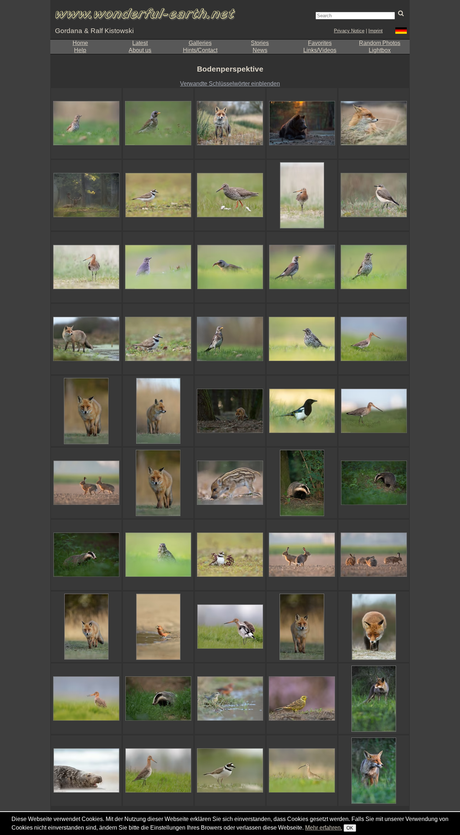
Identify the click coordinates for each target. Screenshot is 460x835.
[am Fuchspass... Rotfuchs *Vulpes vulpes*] (374, 770)
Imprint (375, 30)
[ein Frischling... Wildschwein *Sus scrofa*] (230, 483)
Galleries (200, 43)
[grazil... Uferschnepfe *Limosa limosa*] (86, 267)
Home (80, 43)
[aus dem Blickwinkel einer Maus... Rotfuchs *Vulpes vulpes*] (374, 698)
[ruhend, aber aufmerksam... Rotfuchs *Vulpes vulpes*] (374, 123)
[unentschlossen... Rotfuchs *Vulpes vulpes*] (158, 411)
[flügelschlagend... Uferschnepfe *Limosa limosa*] (230, 627)
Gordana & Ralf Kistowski (94, 31)
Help (80, 50)
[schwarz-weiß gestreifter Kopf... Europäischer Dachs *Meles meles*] (302, 483)
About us (140, 50)
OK (349, 828)
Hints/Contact (200, 50)
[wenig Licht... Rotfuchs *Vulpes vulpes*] (230, 411)
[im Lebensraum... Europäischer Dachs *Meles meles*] (86, 555)
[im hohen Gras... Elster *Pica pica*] (302, 411)
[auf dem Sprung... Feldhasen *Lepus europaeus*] (86, 483)
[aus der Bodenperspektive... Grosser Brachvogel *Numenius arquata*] (302, 770)
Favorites (320, 43)
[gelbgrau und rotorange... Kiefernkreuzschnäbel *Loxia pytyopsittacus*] (230, 698)
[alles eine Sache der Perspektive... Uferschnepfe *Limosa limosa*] (374, 411)
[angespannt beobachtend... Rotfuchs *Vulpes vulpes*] (86, 339)
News (260, 50)
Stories (260, 43)
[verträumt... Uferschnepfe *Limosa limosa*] (374, 339)
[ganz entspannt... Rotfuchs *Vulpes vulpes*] (374, 627)
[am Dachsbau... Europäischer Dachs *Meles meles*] (374, 483)
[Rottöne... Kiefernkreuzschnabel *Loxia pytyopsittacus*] (158, 627)
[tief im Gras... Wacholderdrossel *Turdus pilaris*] (158, 123)
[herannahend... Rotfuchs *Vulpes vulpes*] (302, 627)
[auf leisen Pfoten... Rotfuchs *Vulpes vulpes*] (158, 483)
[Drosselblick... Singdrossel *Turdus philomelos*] (158, 555)
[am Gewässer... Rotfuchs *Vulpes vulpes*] (230, 123)
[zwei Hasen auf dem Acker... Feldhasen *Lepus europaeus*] (302, 555)
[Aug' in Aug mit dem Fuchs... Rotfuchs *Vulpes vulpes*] (86, 411)
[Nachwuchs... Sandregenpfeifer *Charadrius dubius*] (158, 339)
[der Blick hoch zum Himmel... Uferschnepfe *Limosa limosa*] (302, 195)
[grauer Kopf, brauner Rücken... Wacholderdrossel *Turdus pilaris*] (302, 267)
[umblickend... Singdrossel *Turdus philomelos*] (158, 267)
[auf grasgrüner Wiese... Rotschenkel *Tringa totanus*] (230, 195)
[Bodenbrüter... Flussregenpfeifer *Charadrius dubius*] (230, 770)
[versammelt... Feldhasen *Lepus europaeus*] (374, 555)
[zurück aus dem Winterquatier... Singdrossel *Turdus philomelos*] (302, 339)
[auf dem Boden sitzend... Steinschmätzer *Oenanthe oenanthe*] (374, 195)
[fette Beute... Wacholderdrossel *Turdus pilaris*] (230, 267)
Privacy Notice (349, 30)
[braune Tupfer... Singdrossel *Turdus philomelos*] (374, 267)
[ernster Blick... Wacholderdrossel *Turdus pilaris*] (230, 339)
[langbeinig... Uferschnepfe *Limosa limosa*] (158, 770)
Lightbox (380, 50)
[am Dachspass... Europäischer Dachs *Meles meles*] (158, 698)
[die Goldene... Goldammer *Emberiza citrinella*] (302, 698)
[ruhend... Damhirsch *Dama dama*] (86, 195)
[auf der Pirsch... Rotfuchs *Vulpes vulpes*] (86, 627)
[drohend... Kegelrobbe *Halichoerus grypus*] (86, 770)
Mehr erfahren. (323, 828)
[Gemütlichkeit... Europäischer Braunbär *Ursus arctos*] (302, 123)
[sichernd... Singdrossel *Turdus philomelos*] (86, 123)
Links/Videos (319, 50)
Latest (140, 43)
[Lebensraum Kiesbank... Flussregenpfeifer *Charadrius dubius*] (158, 195)
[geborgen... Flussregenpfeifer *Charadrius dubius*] (230, 555)
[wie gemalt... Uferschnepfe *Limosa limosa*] (86, 698)
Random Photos (379, 43)
